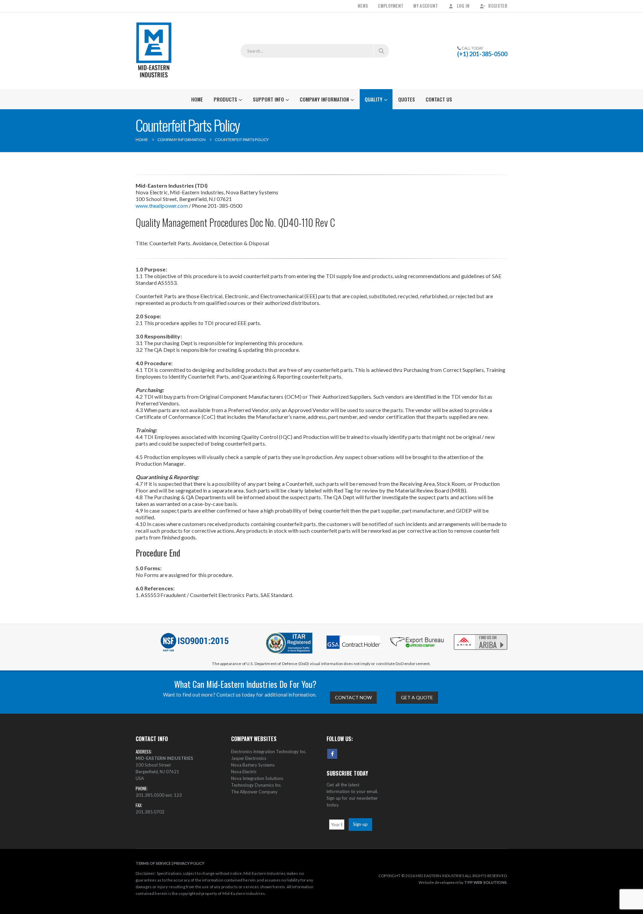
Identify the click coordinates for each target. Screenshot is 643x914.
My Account (425, 6)
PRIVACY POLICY (188, 863)
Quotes (406, 99)
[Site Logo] (154, 51)
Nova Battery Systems (253, 765)
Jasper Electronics (248, 758)
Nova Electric (244, 771)
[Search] (381, 51)
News (363, 6)
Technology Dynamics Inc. (256, 785)
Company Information (324, 99)
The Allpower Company (254, 791)
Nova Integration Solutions (257, 778)
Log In (463, 6)
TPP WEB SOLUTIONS (485, 882)
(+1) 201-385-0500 (482, 54)
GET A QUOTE (417, 697)
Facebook (332, 754)
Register (497, 6)
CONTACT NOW (353, 697)
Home (197, 99)
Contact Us (439, 99)
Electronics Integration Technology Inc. (268, 751)
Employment (390, 6)
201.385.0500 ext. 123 (159, 795)
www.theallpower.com (162, 205)
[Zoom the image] (480, 635)
